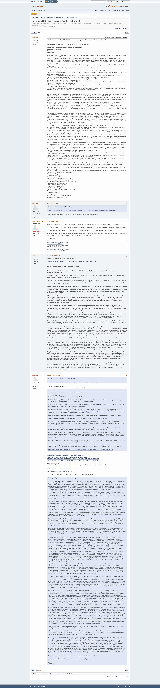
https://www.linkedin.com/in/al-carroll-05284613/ (58, 249)
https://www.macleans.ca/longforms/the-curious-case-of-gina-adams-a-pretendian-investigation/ (71, 261)
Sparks (36, 203)
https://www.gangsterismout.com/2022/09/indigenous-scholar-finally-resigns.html (68, 457)
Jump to (106, 676)
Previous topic (117, 28)
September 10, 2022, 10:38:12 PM (54, 255)
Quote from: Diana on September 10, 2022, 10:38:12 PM (62, 378)
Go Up (33, 670)
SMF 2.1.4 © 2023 (33, 686)
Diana (36, 37)
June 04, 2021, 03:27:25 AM (52, 37)
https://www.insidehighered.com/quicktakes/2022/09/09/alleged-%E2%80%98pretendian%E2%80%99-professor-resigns (80, 449)
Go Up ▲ (128, 686)
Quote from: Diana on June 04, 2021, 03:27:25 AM (61, 206)
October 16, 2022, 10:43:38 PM (53, 375)
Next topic (125, 28)
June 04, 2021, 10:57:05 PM (52, 203)
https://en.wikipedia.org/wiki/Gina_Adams (63, 468)
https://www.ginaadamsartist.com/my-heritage (65, 478)
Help (116, 686)
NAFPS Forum (37, 6)
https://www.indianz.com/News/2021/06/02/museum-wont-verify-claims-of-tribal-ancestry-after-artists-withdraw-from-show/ (79, 40)
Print (126, 32)
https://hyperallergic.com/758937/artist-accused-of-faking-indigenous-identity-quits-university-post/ (73, 458)
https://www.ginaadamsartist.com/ (63, 471)
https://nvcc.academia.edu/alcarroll (55, 243)
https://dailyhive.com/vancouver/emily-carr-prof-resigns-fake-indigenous (66, 455)
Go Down (34, 32)
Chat (100, 10)
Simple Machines (41, 686)
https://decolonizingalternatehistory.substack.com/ (58, 242)
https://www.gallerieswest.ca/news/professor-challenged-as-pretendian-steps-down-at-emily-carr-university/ (75, 460)
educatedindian (39, 222)
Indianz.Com (98, 96)
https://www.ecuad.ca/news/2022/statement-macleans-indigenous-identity (66, 388)
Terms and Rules (121, 686)
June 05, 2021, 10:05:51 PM (52, 221)
